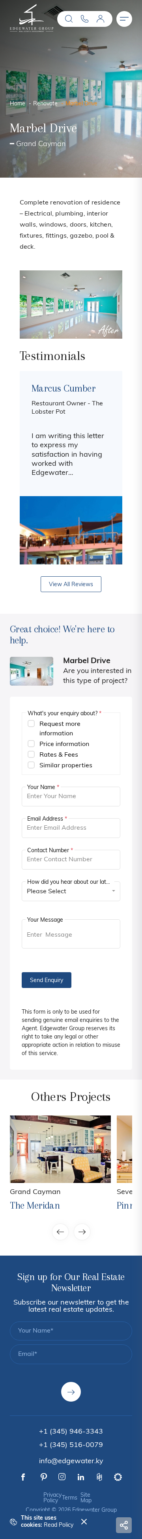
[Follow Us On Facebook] (23, 1477)
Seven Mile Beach (39, 1200)
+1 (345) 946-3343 (71, 1432)
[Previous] (34, 304)
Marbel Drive (81, 104)
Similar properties (65, 766)
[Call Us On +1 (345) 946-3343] (85, 19)
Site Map (86, 1498)
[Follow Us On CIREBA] (118, 1477)
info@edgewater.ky (71, 1461)
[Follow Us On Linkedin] (81, 1477)
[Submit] (71, 1392)
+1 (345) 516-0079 (71, 1445)
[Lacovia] (60, 1149)
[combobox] (71, 891)
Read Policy (58, 1525)
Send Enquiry (46, 981)
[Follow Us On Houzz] (99, 1477)
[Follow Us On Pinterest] (44, 1477)
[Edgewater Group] (31, 30)
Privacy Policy (52, 1498)
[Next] (107, 304)
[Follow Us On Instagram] (62, 1477)
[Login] (100, 19)
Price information (64, 744)
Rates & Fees (58, 755)
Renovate (45, 104)
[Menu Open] (124, 19)
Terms (69, 1498)
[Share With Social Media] (124, 1525)
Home (17, 104)
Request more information (59, 729)
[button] (69, 19)
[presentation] (34, 467)
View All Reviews (71, 585)
